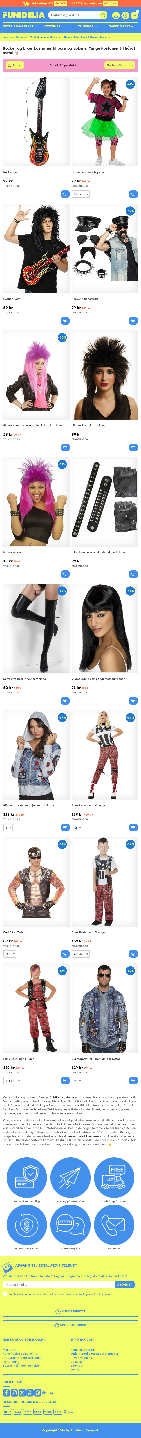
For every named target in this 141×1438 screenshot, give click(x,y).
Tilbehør (86, 26)
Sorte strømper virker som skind (24, 679)
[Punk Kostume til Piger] (36, 1008)
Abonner (124, 1284)
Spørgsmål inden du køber (21, 1365)
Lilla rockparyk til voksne (88, 425)
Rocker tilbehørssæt (85, 299)
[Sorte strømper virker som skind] (36, 628)
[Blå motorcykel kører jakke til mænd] (105, 1008)
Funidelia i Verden (83, 1350)
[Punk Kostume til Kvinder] (105, 755)
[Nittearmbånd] (36, 502)
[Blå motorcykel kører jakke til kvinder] (36, 755)
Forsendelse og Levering (20, 1353)
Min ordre (9, 1350)
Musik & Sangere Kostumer (46, 36)
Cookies (76, 1362)
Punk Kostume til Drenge (88, 932)
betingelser (86, 1294)
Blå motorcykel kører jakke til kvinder (28, 805)
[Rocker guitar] (36, 122)
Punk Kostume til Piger (18, 1059)
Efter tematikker (18, 26)
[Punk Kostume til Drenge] (105, 882)
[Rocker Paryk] (36, 248)
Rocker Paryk (12, 299)
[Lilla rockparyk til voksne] (105, 375)
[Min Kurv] (134, 15)
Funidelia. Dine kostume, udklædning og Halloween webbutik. (24, 15)
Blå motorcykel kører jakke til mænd (96, 1059)
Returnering (11, 1362)
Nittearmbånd (13, 552)
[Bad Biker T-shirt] (36, 882)
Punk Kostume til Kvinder (88, 805)
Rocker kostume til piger (88, 172)
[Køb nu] (65, 194)
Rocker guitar (12, 172)
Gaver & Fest (119, 26)
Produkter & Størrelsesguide (22, 1357)
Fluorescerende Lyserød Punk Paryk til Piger (33, 425)
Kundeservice (73, 1311)
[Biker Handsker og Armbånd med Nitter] (105, 502)
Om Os (75, 1369)
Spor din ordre (73, 1325)
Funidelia (8, 36)
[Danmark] (6, 1393)
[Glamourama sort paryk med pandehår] (105, 628)
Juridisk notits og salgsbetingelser (94, 1353)
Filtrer (17, 65)
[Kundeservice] (125, 15)
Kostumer (52, 26)
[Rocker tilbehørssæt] (105, 248)
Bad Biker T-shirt (14, 932)
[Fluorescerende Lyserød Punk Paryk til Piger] (36, 375)
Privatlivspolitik (81, 1357)
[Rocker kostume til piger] (105, 122)
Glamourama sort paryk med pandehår (98, 679)
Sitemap (76, 1365)
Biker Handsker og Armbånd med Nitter (98, 552)
